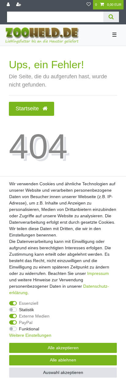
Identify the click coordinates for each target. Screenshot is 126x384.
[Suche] (111, 17)
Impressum (98, 273)
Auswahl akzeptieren (63, 372)
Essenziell (28, 303)
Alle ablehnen (63, 359)
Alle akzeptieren (63, 347)
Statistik (26, 309)
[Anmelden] (9, 4)
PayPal (25, 322)
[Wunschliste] (88, 4)
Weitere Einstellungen (30, 335)
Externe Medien (34, 316)
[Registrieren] (19, 4)
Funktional (29, 328)
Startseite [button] (28, 108)
